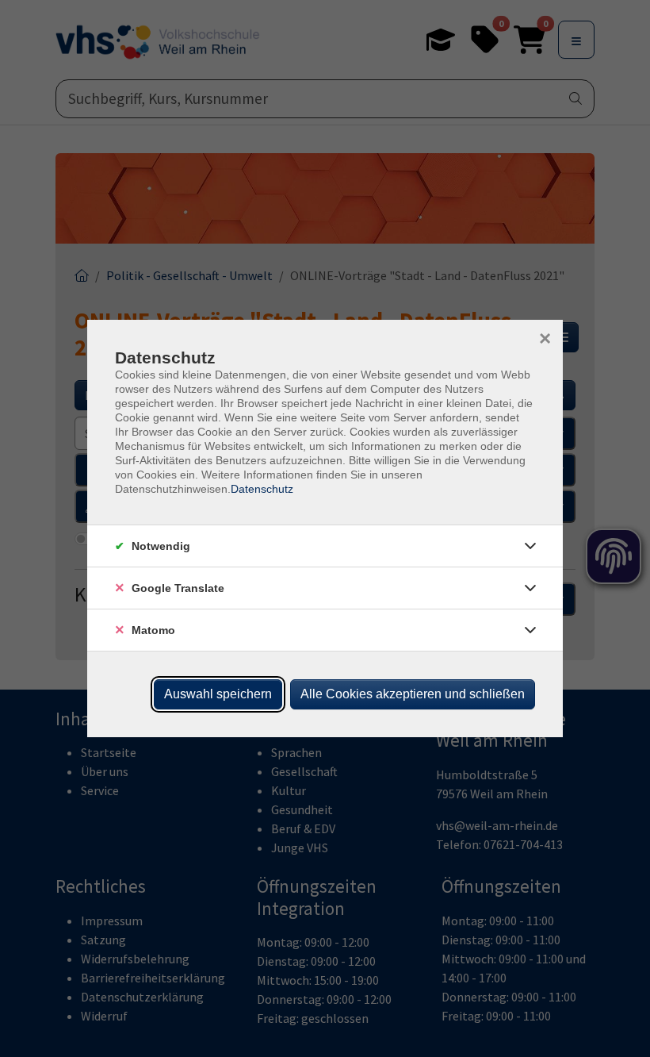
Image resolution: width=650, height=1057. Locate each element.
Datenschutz (262, 488)
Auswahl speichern (218, 694)
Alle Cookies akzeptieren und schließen (412, 694)
